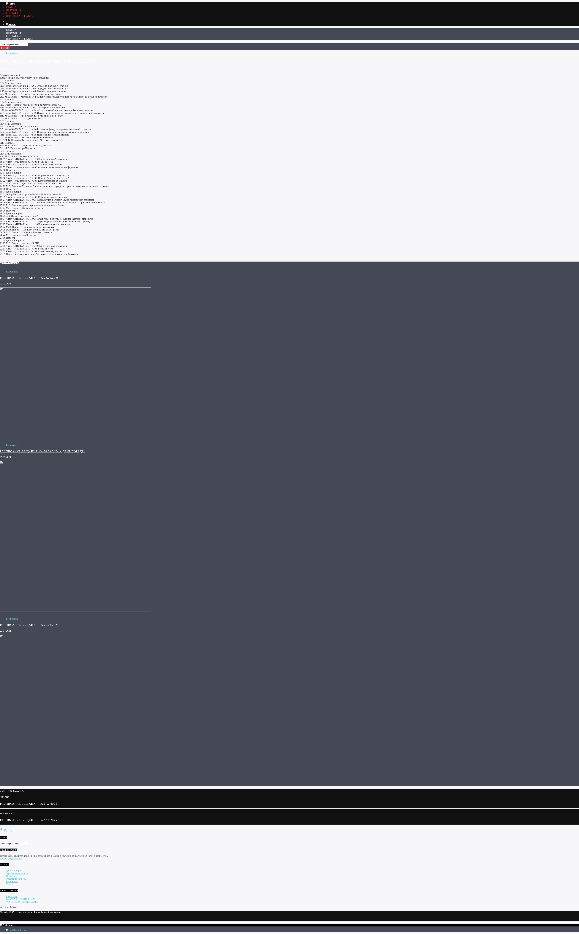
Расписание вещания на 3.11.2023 (28, 803)
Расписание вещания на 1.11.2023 (28, 820)
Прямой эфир (15, 9)
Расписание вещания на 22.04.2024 (29, 625)
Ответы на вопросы (16, 878)
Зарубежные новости (17, 873)
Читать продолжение (11, 858)
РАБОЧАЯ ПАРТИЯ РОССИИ (22, 899)
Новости (10, 876)
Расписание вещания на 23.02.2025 (29, 277)
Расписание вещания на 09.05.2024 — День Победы (42, 451)
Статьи (9, 884)
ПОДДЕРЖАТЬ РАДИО (19, 15)
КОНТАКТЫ (13, 12)
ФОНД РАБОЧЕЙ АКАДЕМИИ (23, 902)
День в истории (14, 870)
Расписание (12, 53)
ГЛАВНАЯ (12, 6)
